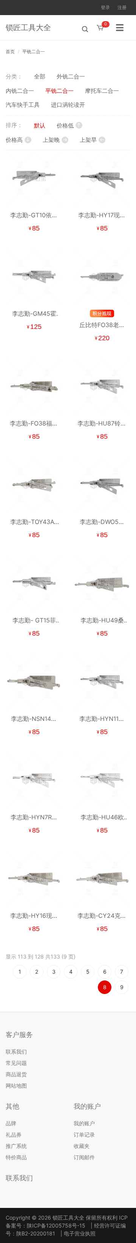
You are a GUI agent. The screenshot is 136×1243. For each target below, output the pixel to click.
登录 (105, 7)
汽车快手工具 (23, 104)
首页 (10, 51)
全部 (39, 76)
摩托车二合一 (102, 90)
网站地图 (16, 1085)
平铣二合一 (33, 51)
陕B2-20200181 (35, 1233)
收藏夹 (82, 1146)
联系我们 (16, 1051)
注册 (122, 7)
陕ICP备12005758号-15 (56, 1225)
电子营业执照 (80, 1233)
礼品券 (14, 1134)
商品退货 (16, 1074)
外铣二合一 (71, 76)
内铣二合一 (20, 90)
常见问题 (16, 1063)
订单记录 (84, 1134)
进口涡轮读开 (68, 104)
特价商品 (16, 1157)
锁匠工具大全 (28, 27)
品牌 (11, 1123)
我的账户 (84, 1123)
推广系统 (16, 1146)
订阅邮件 (84, 1157)
